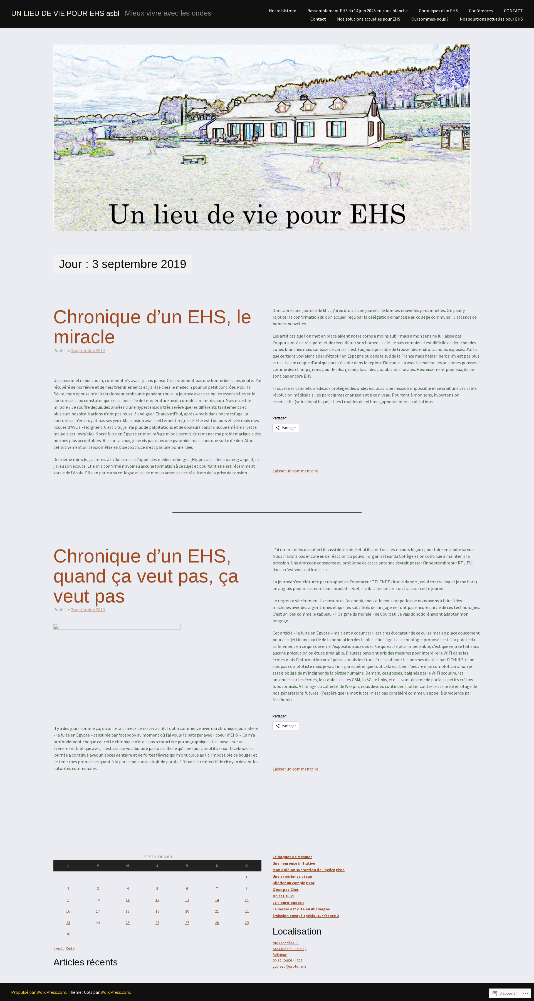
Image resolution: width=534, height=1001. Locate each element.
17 (98, 911)
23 (68, 922)
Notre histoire (282, 10)
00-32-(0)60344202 (287, 960)
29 (247, 922)
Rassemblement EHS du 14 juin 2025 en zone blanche (357, 10)
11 (128, 899)
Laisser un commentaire (295, 471)
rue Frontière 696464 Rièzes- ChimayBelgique (289, 948)
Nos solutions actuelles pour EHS (491, 19)
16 (68, 911)
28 (217, 922)
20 (187, 911)
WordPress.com (115, 992)
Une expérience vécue (292, 876)
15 (247, 899)
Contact (318, 19)
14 (217, 899)
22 (247, 911)
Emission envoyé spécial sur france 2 (306, 915)
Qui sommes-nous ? (430, 19)
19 (157, 911)
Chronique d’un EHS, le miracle (152, 326)
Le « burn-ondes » (288, 902)
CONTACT (513, 10)
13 (187, 899)
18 (128, 911)
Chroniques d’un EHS (438, 10)
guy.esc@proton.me (289, 966)
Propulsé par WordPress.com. (39, 992)
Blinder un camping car (294, 882)
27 (187, 922)
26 (157, 922)
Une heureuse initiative (294, 863)
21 (217, 911)
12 (157, 899)
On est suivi (283, 895)
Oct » (70, 948)
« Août (58, 948)
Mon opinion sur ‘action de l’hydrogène (309, 869)
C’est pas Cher (286, 889)
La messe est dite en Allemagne (301, 908)
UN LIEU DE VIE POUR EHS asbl (65, 13)
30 (68, 933)
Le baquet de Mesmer (292, 856)
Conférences (481, 10)
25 (128, 922)
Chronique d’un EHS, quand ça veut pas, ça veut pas (146, 576)
